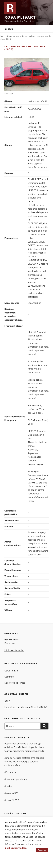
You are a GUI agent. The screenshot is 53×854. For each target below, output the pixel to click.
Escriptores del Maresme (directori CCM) (25, 707)
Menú (10, 29)
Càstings (9, 676)
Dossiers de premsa (14, 682)
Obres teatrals (13, 36)
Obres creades (27, 36)
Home (2, 36)
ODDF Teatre (11, 670)
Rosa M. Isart (20, 17)
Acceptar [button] (42, 850)
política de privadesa (15, 848)
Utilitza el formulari (14, 650)
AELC (7, 701)
